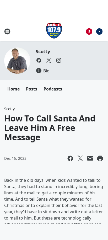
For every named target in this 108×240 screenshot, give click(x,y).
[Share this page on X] (80, 158)
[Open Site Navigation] (7, 31)
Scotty (43, 51)
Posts (31, 89)
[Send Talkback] (89, 31)
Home (13, 89)
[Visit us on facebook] (39, 60)
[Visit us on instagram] (59, 60)
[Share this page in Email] (90, 158)
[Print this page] (100, 158)
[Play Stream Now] (99, 31)
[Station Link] (54, 31)
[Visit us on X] (49, 60)
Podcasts (53, 89)
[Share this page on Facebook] (70, 158)
